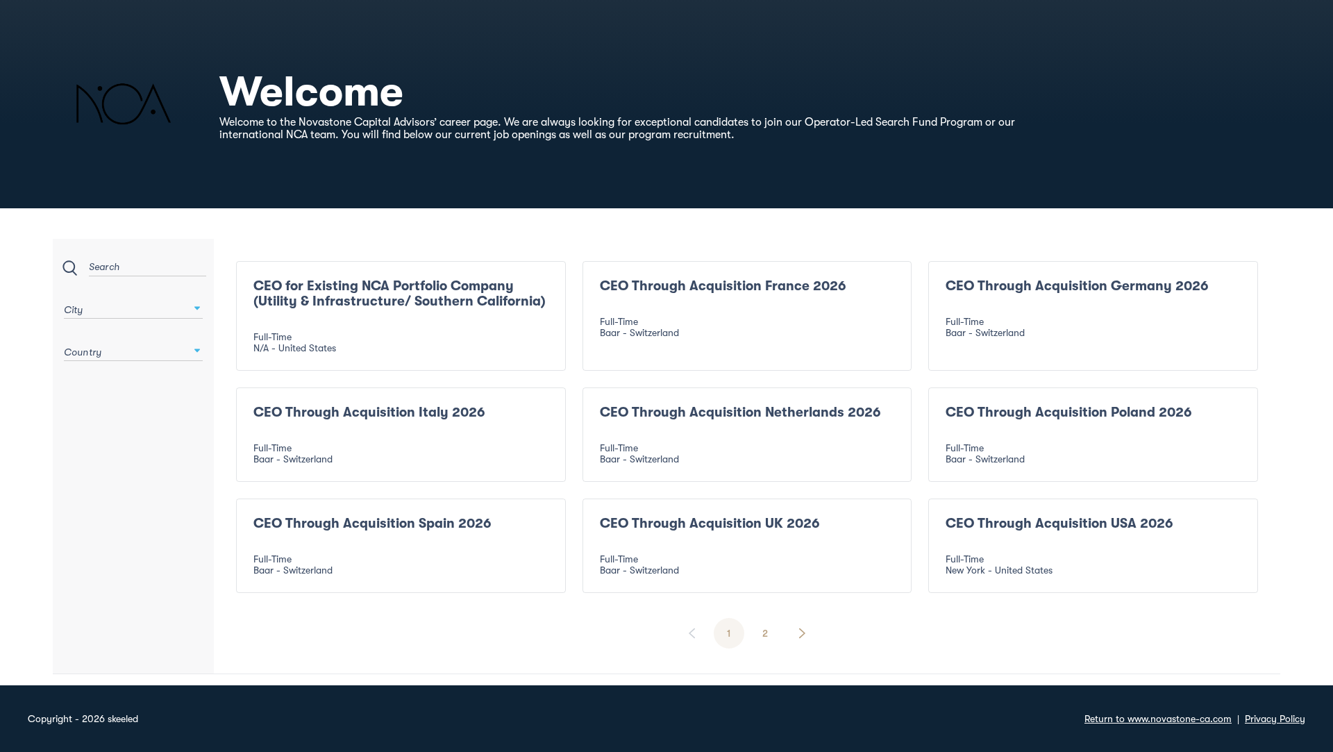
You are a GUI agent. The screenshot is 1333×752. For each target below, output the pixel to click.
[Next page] (802, 633)
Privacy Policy (1275, 718)
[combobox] (133, 306)
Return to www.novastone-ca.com (1158, 718)
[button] (197, 308)
